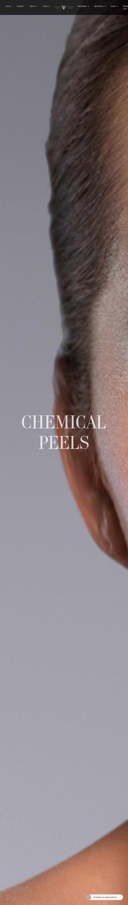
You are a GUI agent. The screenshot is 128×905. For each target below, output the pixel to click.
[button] (33, 6)
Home (8, 6)
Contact (20, 6)
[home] (64, 7)
